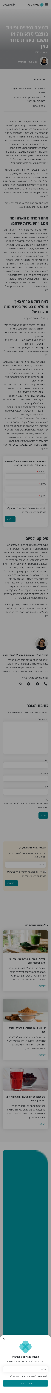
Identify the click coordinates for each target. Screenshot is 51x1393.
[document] (25, 696)
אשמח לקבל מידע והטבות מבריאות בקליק (28, 1376)
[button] (4, 1339)
